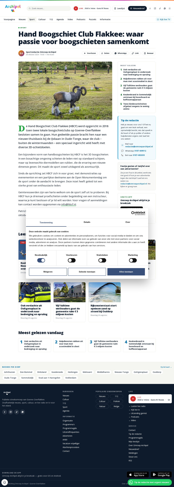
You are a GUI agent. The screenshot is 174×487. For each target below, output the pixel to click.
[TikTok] (160, 8)
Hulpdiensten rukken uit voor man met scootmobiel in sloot (138, 80)
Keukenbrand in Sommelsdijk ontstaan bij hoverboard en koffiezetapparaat (137, 97)
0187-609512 (140, 151)
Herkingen (73, 372)
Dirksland (41, 372)
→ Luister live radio (137, 406)
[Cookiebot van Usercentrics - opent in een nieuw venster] (133, 213)
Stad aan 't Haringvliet (49, 377)
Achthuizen (9, 372)
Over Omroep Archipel (138, 445)
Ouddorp (157, 372)
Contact (66, 451)
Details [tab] (87, 222)
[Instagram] (155, 8)
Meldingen (133, 453)
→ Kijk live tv (134, 409)
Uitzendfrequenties (71, 432)
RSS (130, 460)
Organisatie (68, 420)
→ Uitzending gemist (138, 413)
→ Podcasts (134, 416)
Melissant (87, 372)
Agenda (66, 411)
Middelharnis (103, 372)
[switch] (72, 260)
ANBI (65, 439)
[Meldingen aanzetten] (4, 482)
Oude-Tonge (10, 377)
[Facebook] (150, 8)
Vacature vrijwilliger (71, 443)
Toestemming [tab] (46, 222)
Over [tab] (127, 222)
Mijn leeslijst (134, 441)
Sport (65, 407)
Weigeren (47, 272)
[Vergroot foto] (65, 91)
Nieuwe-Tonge (122, 372)
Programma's (69, 424)
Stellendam (70, 377)
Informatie (69, 416)
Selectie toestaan (87, 272)
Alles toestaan (126, 272)
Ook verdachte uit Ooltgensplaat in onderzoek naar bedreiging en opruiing (136, 72)
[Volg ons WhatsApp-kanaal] (165, 8)
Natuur (102, 406)
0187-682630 (139, 155)
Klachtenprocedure (71, 447)
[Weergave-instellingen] (169, 8)
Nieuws (66, 395)
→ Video (132, 420)
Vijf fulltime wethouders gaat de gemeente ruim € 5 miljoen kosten (138, 88)
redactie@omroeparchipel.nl (139, 146)
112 (64, 403)
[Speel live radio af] (76, 8)
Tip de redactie (135, 434)
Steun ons (133, 456)
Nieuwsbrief (139, 8)
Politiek (116, 401)
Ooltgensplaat (141, 372)
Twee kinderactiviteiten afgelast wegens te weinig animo (136, 106)
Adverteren (67, 436)
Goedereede (57, 372)
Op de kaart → (166, 367)
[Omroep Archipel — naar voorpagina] (12, 8)
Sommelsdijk (27, 377)
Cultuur (66, 399)
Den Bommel (26, 372)
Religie (116, 406)
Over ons (125, 484)
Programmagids (70, 428)
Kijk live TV (165, 19)
